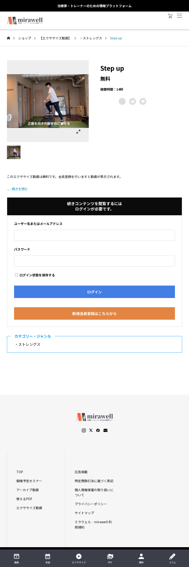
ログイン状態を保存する (37, 275)
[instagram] (84, 430)
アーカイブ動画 (27, 489)
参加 (47, 562)
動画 (16, 562)
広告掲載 (81, 472)
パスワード (22, 249)
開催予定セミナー (29, 480)
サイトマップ (84, 513)
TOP (19, 472)
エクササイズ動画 (29, 507)
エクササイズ (79, 562)
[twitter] (90, 430)
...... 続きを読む (17, 188)
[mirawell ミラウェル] (25, 21)
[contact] (105, 430)
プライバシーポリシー (91, 504)
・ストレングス (29, 344)
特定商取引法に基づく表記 (94, 480)
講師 (141, 562)
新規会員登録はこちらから (94, 313)
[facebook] (98, 430)
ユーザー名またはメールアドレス (38, 223)
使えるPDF (24, 498)
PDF (110, 562)
